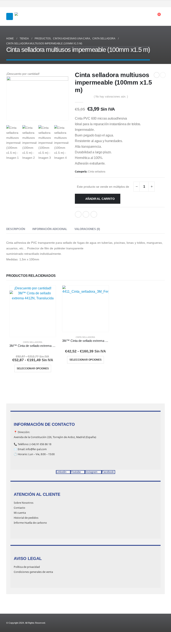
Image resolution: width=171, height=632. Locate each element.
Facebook (78, 214)
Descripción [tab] (15, 229)
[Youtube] (150, 3)
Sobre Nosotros (23, 503)
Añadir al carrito (99, 198)
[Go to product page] (85, 309)
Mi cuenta (20, 513)
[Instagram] (156, 3)
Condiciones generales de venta (33, 572)
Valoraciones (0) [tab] (87, 229)
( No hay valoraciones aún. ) (111, 96)
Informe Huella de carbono (30, 523)
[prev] (157, 75)
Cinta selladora (96, 171)
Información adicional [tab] (49, 229)
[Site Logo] (25, 16)
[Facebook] (144, 3)
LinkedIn (86, 214)
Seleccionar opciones (33, 368)
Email (94, 214)
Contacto (19, 508)
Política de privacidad (27, 567)
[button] (9, 16)
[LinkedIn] (162, 3)
